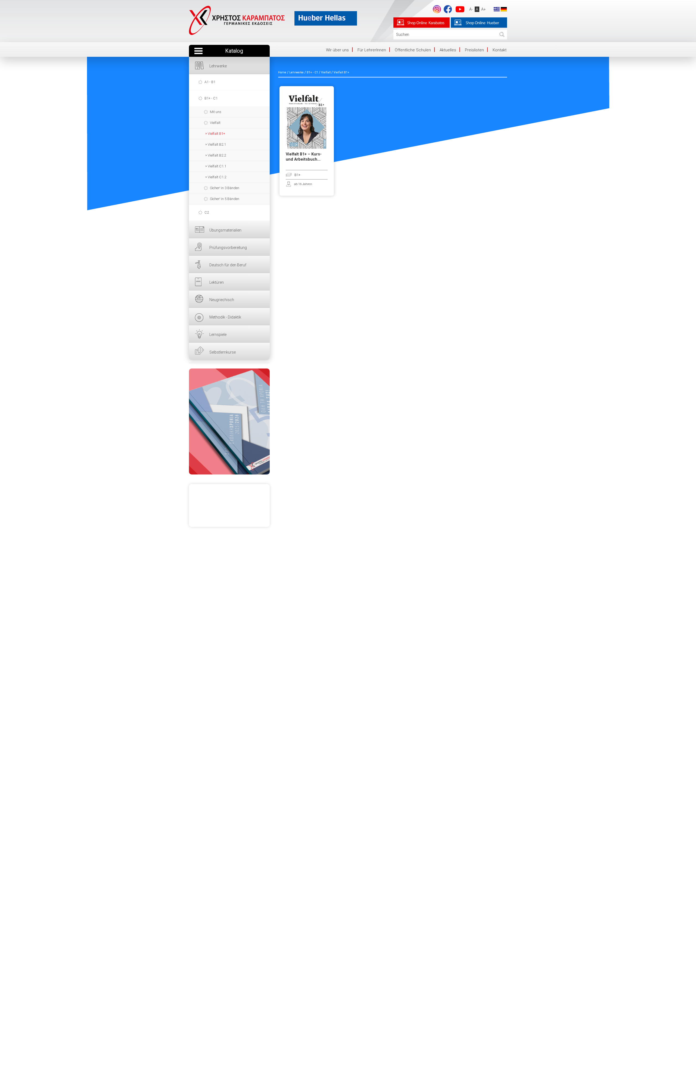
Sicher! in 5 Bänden (224, 199)
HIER (229, 421)
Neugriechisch (221, 300)
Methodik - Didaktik (225, 317)
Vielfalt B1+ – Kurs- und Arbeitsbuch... (304, 157)
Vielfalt (215, 123)
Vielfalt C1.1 (217, 166)
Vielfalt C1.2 (217, 177)
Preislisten (474, 50)
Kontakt (500, 50)
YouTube (460, 9)
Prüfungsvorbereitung (228, 247)
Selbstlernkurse (222, 352)
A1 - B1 (209, 82)
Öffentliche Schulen (413, 50)
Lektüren (216, 282)
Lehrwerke (218, 66)
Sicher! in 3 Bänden (224, 188)
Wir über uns (337, 50)
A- (471, 9)
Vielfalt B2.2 (217, 155)
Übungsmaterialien (225, 230)
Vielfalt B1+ (216, 134)
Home (282, 72)
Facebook (448, 9)
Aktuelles (448, 50)
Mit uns (215, 112)
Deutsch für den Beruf (227, 265)
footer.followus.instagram (437, 9)
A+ (483, 9)
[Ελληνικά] (497, 9)
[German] (504, 9)
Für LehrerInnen (372, 50)
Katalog (234, 51)
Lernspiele (217, 334)
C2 (206, 212)
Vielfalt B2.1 (217, 144)
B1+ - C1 (210, 98)
